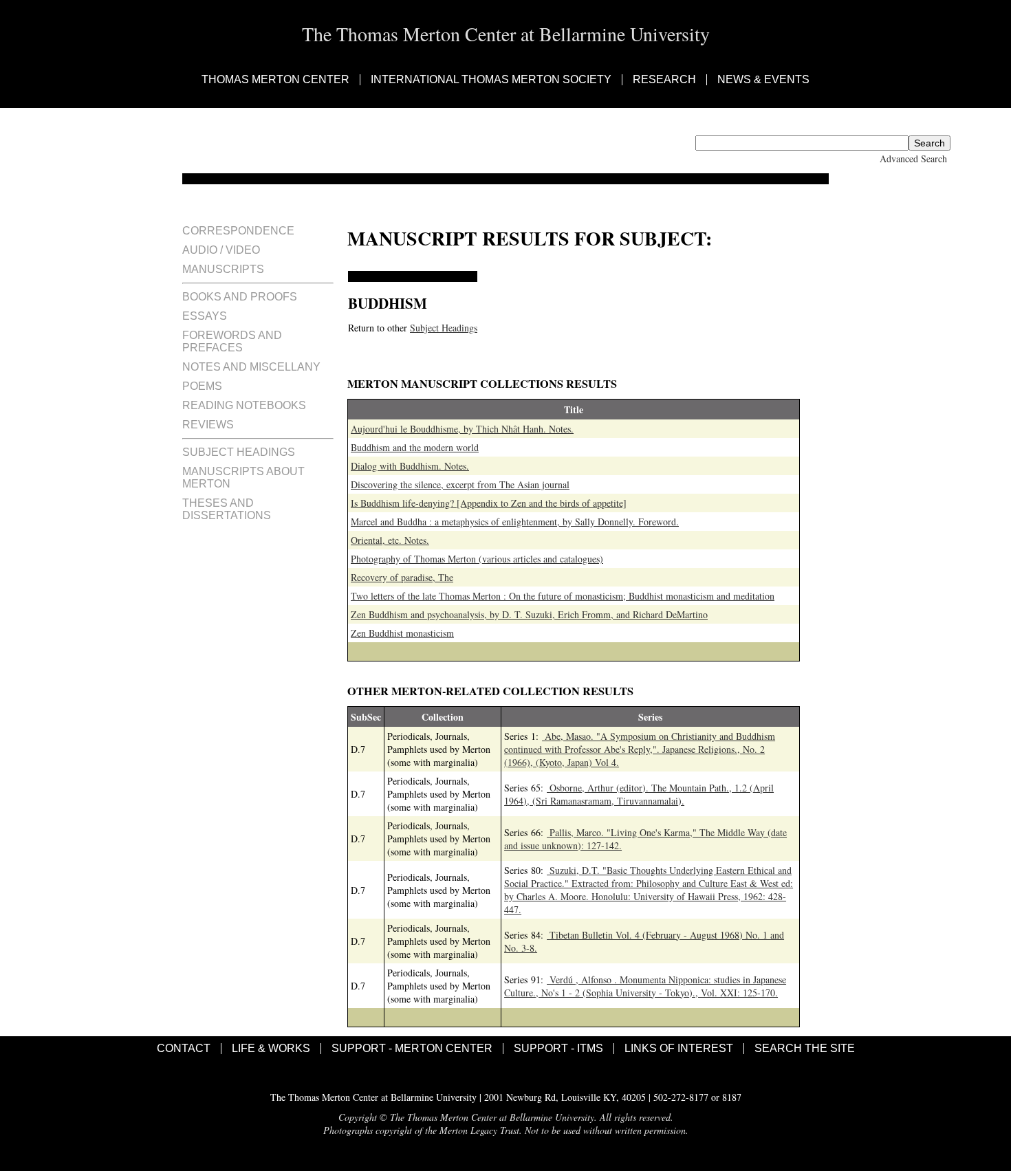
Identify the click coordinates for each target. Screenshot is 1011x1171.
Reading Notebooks (244, 405)
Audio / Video (221, 250)
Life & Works (271, 1048)
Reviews (208, 424)
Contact (183, 1048)
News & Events (763, 79)
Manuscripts (223, 269)
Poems (202, 386)
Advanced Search (913, 158)
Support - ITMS (558, 1048)
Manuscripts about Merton (243, 478)
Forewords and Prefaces (232, 341)
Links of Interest (678, 1048)
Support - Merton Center (411, 1048)
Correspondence (238, 231)
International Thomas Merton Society (491, 79)
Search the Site (804, 1048)
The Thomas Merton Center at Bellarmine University (506, 34)
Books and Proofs (239, 297)
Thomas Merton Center (275, 79)
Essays (204, 316)
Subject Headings (238, 452)
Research (664, 79)
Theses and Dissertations (226, 509)
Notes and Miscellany (251, 367)
